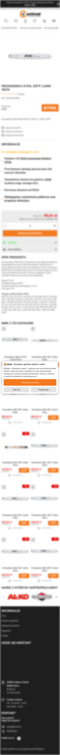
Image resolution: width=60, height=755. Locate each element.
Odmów (16, 389)
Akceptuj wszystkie (30, 382)
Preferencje (44, 389)
